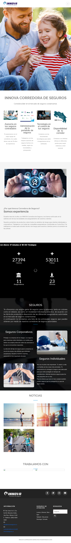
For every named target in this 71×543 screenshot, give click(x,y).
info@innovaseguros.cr (10, 524)
